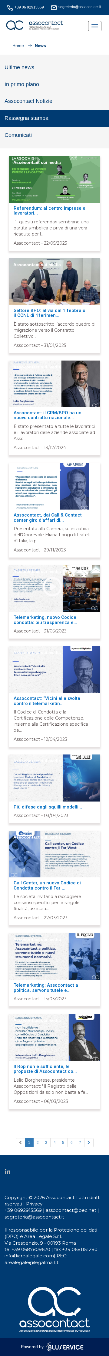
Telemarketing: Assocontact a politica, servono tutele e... (46, 987)
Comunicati (18, 135)
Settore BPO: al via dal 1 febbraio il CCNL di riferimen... (49, 313)
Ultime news (19, 67)
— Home (15, 45)
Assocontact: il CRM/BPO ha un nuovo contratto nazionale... (47, 415)
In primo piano (22, 84)
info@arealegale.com (29, 1256)
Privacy (34, 1204)
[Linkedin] (8, 1171)
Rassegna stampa (26, 118)
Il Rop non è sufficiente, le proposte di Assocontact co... (45, 1069)
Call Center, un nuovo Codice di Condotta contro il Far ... (47, 885)
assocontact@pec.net (71, 1210)
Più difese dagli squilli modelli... (48, 807)
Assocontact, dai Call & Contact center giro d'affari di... (48, 517)
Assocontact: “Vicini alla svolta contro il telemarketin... (47, 701)
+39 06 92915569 (29, 7)
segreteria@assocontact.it (34, 1217)
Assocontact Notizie (28, 101)
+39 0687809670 (31, 1249)
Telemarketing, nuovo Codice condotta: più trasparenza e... (45, 620)
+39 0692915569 (24, 1210)
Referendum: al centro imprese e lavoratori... (49, 210)
